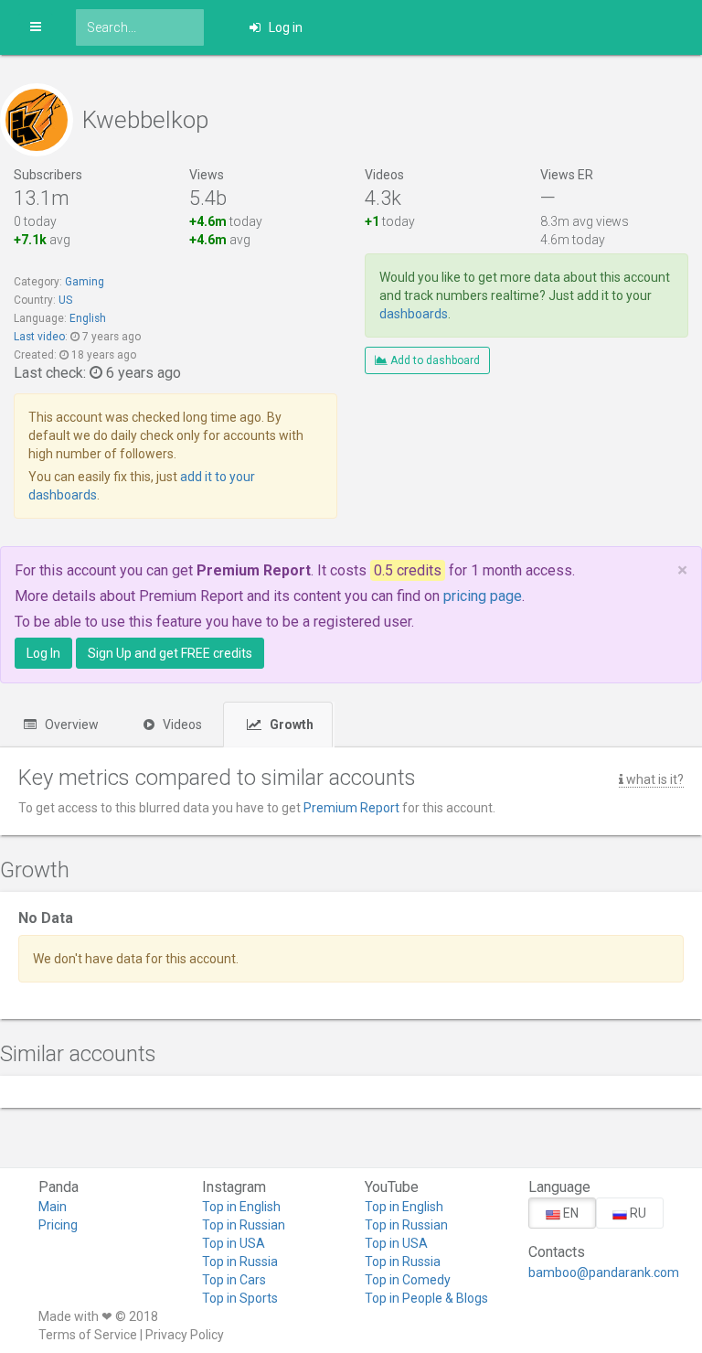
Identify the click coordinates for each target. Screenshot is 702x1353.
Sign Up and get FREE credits (170, 653)
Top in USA (233, 1243)
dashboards (413, 313)
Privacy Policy (184, 1334)
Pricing (58, 1225)
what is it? (653, 779)
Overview (70, 724)
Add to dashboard (434, 360)
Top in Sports (240, 1298)
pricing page (482, 596)
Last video (39, 336)
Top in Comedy (408, 1279)
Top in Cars (234, 1279)
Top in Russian (243, 1225)
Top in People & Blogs (426, 1298)
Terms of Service (87, 1334)
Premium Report (351, 807)
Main (52, 1206)
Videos (181, 724)
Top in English (241, 1206)
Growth (290, 724)
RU (636, 1213)
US (65, 300)
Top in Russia (240, 1261)
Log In (43, 653)
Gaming (84, 281)
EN (569, 1213)
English (87, 318)
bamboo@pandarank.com (596, 1272)
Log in (284, 27)
